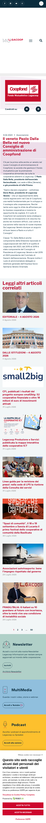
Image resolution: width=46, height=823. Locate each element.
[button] (30, 40)
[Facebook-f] (5, 3)
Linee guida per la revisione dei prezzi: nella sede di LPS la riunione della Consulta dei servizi (23, 484)
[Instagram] (22, 3)
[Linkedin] (10, 3)
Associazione (22, 135)
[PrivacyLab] (18, 798)
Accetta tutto (23, 805)
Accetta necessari (23, 812)
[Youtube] (16, 3)
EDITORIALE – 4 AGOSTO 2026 (21, 316)
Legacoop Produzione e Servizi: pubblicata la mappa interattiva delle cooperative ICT (21, 442)
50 (31, 630)
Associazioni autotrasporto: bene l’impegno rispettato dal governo (22, 570)
